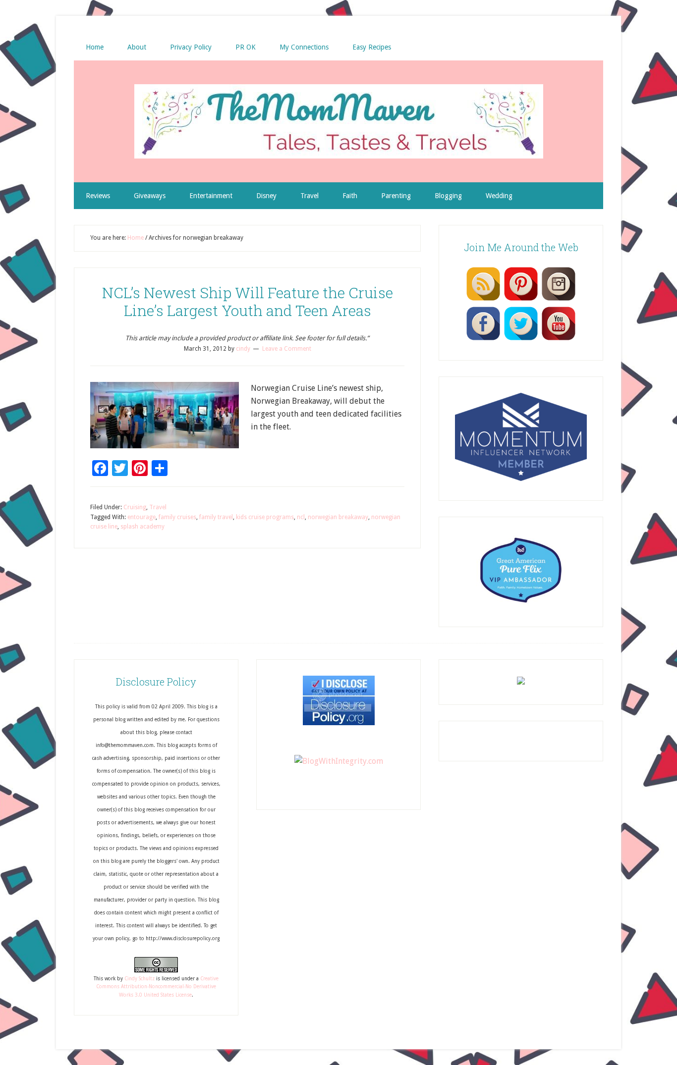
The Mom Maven (338, 121)
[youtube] (558, 339)
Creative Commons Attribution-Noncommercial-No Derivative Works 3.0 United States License (157, 987)
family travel (216, 517)
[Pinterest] (521, 300)
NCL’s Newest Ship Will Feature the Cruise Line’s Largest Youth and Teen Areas (247, 301)
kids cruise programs (265, 517)
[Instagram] (558, 300)
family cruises (177, 517)
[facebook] (483, 339)
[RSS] (483, 300)
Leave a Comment (286, 348)
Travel (158, 507)
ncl (301, 517)
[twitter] (521, 339)
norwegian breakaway (338, 517)
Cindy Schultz (139, 978)
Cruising (134, 507)
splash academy (142, 526)
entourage (141, 517)
